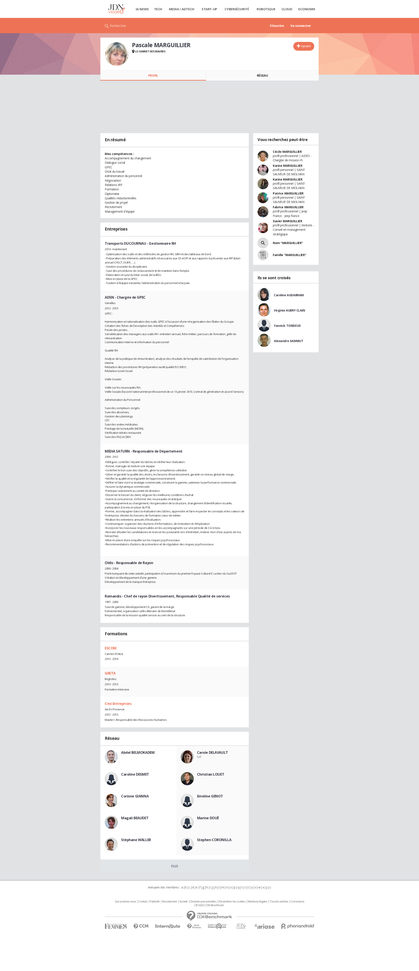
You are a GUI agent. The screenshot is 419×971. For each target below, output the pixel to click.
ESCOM (111, 648)
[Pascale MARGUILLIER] (117, 54)
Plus (174, 866)
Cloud (287, 9)
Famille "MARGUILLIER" (289, 255)
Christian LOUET (210, 774)
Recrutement (169, 901)
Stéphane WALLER (136, 839)
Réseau (262, 75)
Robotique (266, 9)
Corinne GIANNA (135, 796)
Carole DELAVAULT (212, 752)
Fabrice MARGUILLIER (288, 207)
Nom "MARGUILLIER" (288, 243)
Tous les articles (279, 901)
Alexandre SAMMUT (288, 341)
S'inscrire (277, 25)
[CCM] (140, 926)
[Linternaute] (167, 926)
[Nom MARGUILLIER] (263, 243)
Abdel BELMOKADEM (138, 752)
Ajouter (306, 46)
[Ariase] (264, 926)
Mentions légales (257, 901)
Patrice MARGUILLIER (288, 193)
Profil (153, 75)
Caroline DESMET (135, 774)
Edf (199, 757)
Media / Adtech (181, 9)
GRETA (110, 673)
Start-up (209, 9)
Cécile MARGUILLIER (287, 152)
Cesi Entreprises (118, 703)
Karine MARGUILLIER (287, 166)
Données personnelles (203, 901)
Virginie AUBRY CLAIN (289, 310)
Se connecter (300, 25)
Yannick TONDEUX (287, 326)
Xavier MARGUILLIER (287, 221)
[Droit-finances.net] (194, 926)
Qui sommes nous (125, 901)
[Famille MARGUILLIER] (263, 255)
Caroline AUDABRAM (289, 295)
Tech (158, 9)
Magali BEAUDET (134, 818)
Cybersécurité (237, 9)
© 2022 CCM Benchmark (210, 905)
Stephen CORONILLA (214, 839)
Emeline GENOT (210, 796)
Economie (306, 9)
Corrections (297, 901)
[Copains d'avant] (217, 926)
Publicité (155, 901)
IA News (142, 9)
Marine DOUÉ (208, 818)
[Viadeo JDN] (241, 926)
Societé (183, 901)
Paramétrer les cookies (232, 901)
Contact (142, 901)
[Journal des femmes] (116, 926)
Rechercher (118, 25)
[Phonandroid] (297, 926)
